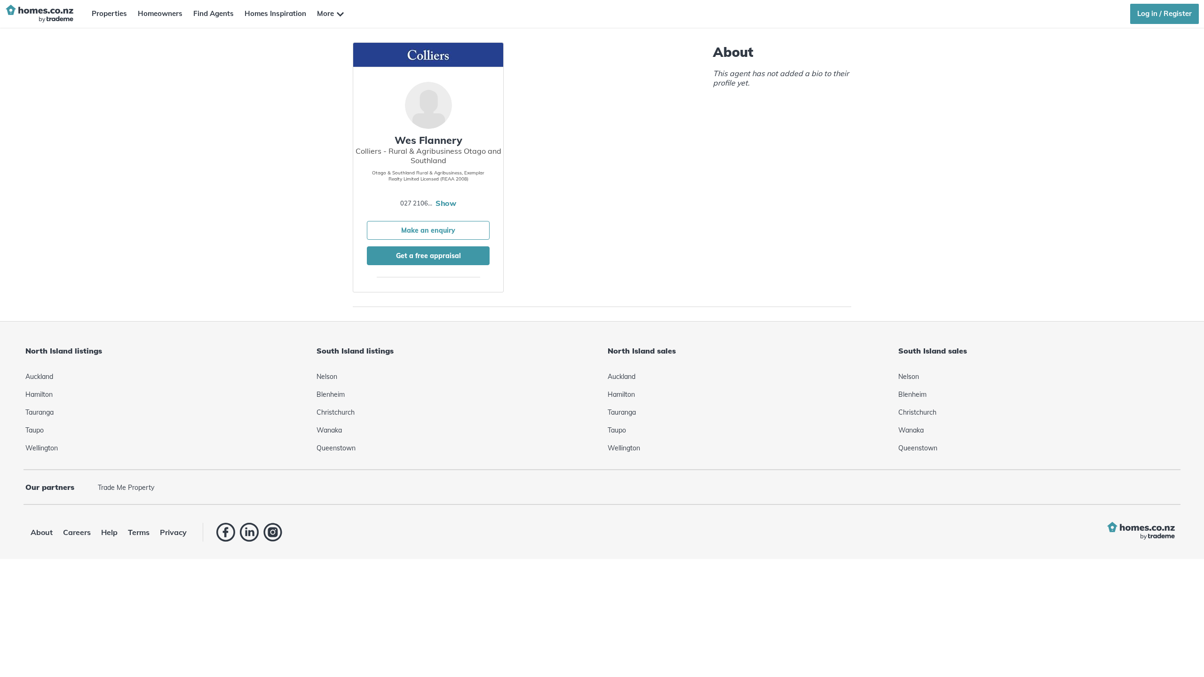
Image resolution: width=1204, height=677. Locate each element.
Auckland (39, 376)
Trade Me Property (126, 487)
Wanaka (329, 430)
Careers (77, 532)
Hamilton (39, 394)
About (42, 532)
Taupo (34, 430)
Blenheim (331, 394)
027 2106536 (416, 203)
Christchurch (336, 412)
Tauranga (39, 412)
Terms (139, 532)
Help (109, 532)
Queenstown (336, 448)
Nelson (327, 376)
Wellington (41, 448)
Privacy (173, 532)
